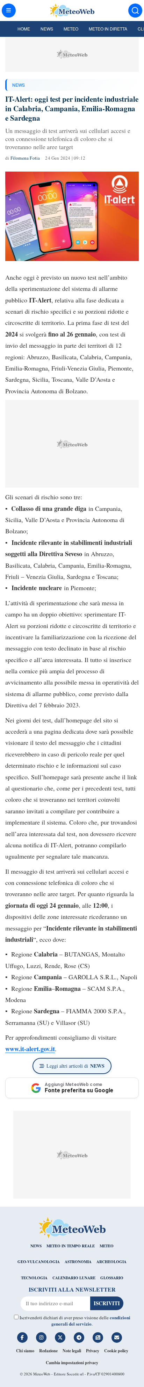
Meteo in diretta (108, 29)
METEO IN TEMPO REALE (70, 1246)
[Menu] (9, 11)
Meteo (71, 29)
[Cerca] (135, 11)
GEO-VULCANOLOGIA (38, 1262)
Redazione (48, 1351)
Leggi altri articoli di (75, 1065)
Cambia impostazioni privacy (72, 1363)
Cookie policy (116, 1351)
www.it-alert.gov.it (30, 1048)
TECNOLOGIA (34, 1278)
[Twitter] (60, 1337)
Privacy (92, 1351)
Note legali (72, 1351)
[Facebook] (22, 1337)
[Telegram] (79, 1337)
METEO (107, 1246)
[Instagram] (41, 1337)
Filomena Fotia (25, 158)
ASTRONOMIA (78, 1262)
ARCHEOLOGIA (111, 1262)
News (47, 29)
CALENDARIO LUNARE (73, 1278)
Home (23, 29)
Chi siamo (25, 1351)
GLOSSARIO (111, 1278)
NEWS (18, 85)
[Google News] (98, 1337)
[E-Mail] (116, 1337)
